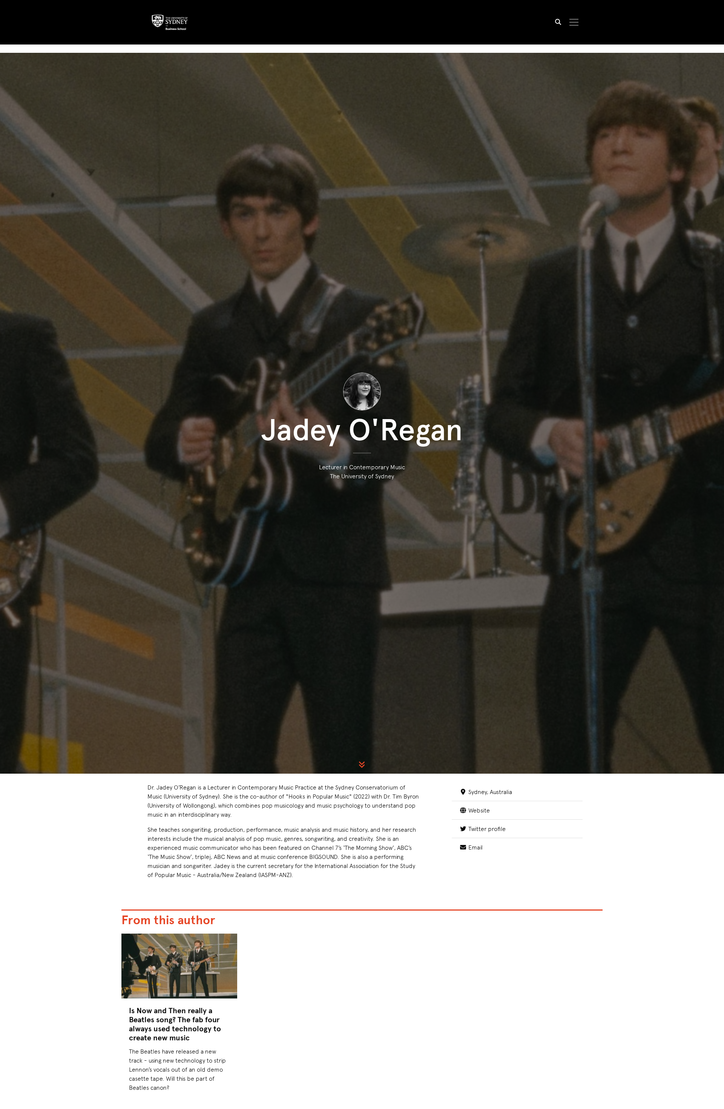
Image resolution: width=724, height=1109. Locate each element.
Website (478, 810)
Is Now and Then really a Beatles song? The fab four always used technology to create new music (175, 1024)
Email (474, 847)
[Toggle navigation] (574, 22)
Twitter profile (486, 828)
